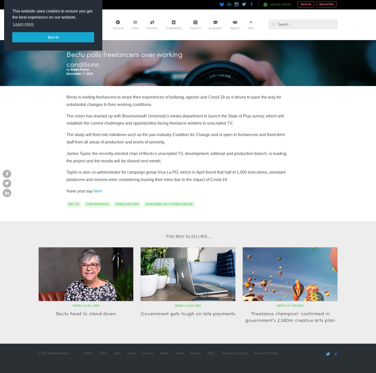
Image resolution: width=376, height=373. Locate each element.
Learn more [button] (23, 24)
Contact (147, 353)
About (235, 28)
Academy (215, 28)
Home (87, 353)
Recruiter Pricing (266, 353)
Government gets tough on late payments (188, 313)
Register (326, 4)
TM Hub (118, 28)
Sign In (306, 4)
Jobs (135, 28)
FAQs (211, 353)
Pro (251, 28)
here (98, 191)
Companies (173, 28)
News (132, 353)
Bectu (74, 204)
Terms (179, 353)
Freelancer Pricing (235, 353)
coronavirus (97, 204)
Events (195, 28)
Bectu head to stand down (86, 313)
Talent (103, 353)
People (152, 28)
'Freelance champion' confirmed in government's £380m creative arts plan (290, 316)
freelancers (127, 204)
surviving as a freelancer (169, 204)
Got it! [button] (53, 37)
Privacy (196, 353)
